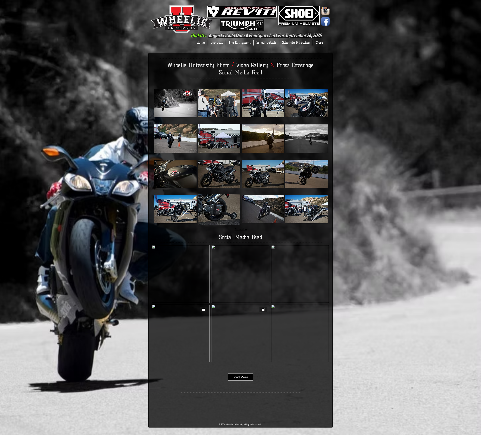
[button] (175, 103)
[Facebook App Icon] (325, 21)
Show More (241, 229)
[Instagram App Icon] (325, 11)
